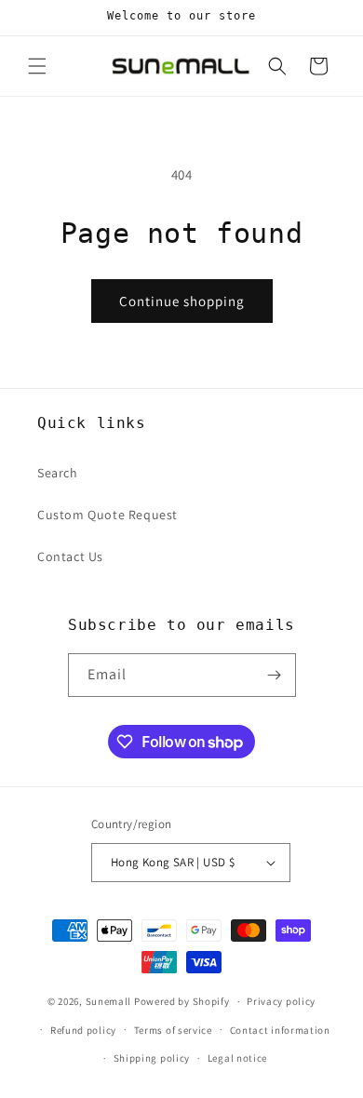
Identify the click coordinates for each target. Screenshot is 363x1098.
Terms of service (173, 1030)
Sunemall (109, 1001)
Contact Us (70, 556)
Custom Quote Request (107, 514)
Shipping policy (152, 1058)
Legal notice (237, 1058)
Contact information (280, 1030)
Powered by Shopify (182, 1001)
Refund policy (83, 1030)
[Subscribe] (274, 675)
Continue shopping (182, 301)
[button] (37, 66)
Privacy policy (281, 1001)
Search (57, 472)
